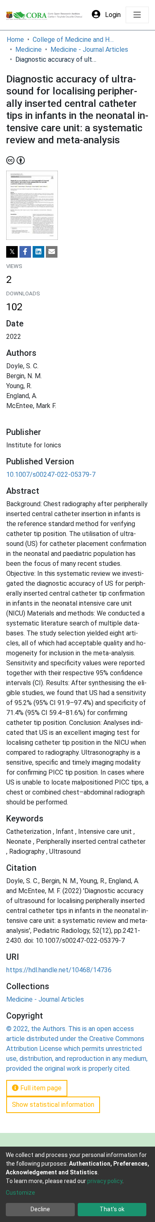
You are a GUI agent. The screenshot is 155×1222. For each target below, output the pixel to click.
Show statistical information (53, 1104)
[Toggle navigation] (137, 15)
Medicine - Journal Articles (89, 49)
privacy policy (104, 1181)
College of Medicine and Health (74, 39)
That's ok (112, 1209)
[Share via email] (51, 252)
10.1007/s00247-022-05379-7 (50, 474)
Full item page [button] (40, 1088)
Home (15, 39)
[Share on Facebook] (25, 252)
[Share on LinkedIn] (38, 252)
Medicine (28, 49)
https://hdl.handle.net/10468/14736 (59, 970)
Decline (40, 1209)
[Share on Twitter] (12, 252)
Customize (20, 1192)
